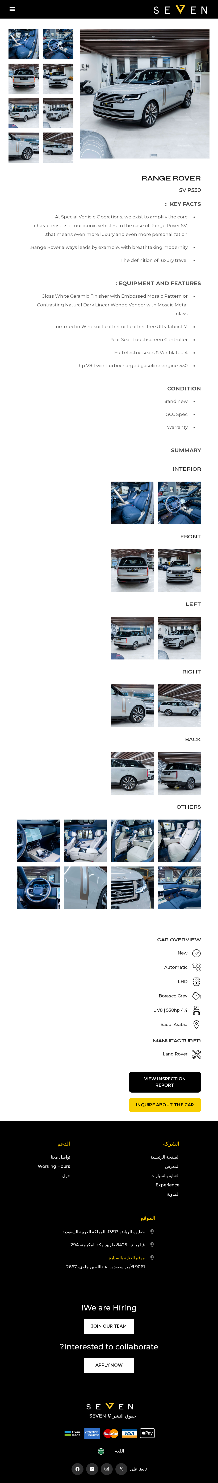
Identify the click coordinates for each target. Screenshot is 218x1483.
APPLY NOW (109, 1365)
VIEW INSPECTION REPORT (165, 1082)
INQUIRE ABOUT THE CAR (165, 1104)
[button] (12, 9)
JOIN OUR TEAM (109, 1326)
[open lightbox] (144, 96)
